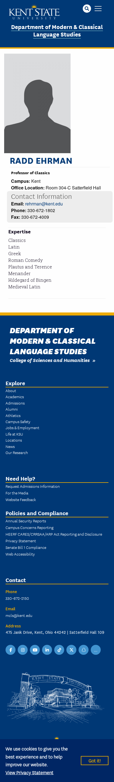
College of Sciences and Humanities (50, 359)
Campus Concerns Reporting (29, 527)
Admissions (15, 403)
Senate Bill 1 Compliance (26, 547)
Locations (14, 440)
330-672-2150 (17, 598)
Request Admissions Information (33, 486)
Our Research (17, 452)
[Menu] (98, 9)
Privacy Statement (21, 541)
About (11, 390)
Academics (15, 396)
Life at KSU (14, 434)
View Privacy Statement (29, 772)
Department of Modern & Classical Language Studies (57, 30)
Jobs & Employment (22, 427)
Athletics (13, 415)
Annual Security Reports (26, 521)
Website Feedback (21, 499)
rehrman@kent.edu (44, 203)
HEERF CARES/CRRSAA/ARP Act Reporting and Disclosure (54, 534)
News (10, 446)
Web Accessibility (20, 554)
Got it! (95, 760)
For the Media (17, 493)
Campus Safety (18, 421)
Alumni (12, 409)
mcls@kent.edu (19, 615)
